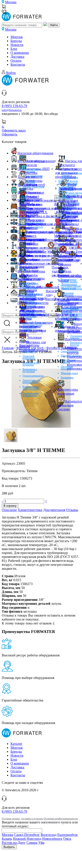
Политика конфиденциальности (61, 818)
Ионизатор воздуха (33, 350)
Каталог (16, 744)
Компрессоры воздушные (68, 391)
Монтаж (16, 37)
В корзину (10, 505)
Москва (10, 2)
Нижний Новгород (27, 838)
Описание (9, 510)
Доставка (17, 56)
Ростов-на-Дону (14, 842)
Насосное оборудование (35, 153)
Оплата (15, 60)
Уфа (41, 842)
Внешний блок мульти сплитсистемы (36, 324)
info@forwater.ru (12, 110)
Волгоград (48, 835)
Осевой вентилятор (33, 375)
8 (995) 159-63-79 (14, 106)
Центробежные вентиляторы (31, 394)
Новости (16, 45)
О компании (19, 53)
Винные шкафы (69, 275)
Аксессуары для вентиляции (31, 301)
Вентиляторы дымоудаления (30, 387)
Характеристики (30, 510)
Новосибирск (52, 838)
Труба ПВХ (67, 188)
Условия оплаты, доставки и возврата (22, 818)
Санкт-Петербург (27, 835)
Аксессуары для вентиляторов (31, 381)
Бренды (16, 41)
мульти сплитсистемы (30, 277)
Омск (67, 838)
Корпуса (67, 224)
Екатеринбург (67, 835)
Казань (7, 838)
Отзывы (72, 510)
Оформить (9, 134)
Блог (13, 49)
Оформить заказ (14, 130)
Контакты (17, 64)
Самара (31, 842)
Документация (54, 510)
